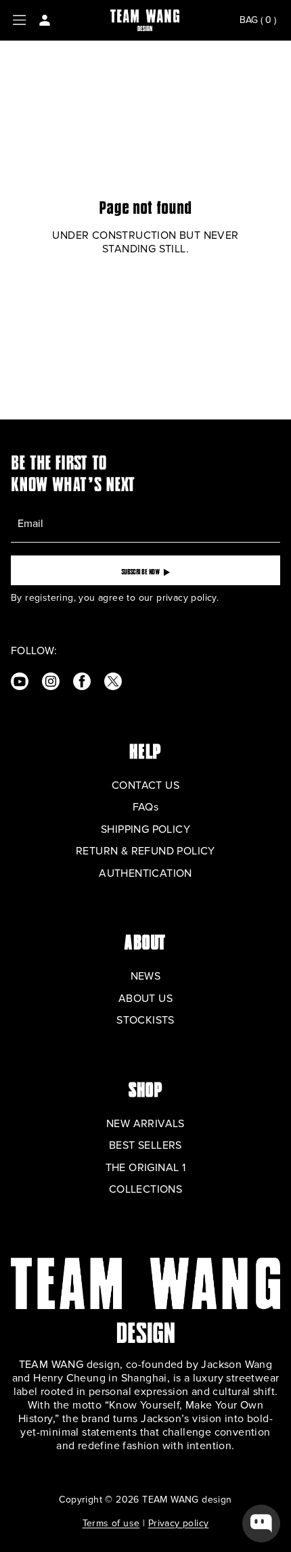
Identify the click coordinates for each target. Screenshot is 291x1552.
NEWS (146, 976)
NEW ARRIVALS (145, 1124)
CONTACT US (145, 785)
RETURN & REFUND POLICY (145, 851)
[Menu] (19, 20)
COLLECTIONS (145, 1189)
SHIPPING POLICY (145, 829)
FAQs (146, 807)
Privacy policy (178, 1523)
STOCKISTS (145, 1020)
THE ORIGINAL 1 (146, 1167)
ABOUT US (145, 998)
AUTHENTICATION (145, 873)
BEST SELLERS (145, 1145)
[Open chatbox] (261, 1524)
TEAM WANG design (186, 1499)
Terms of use (111, 1523)
